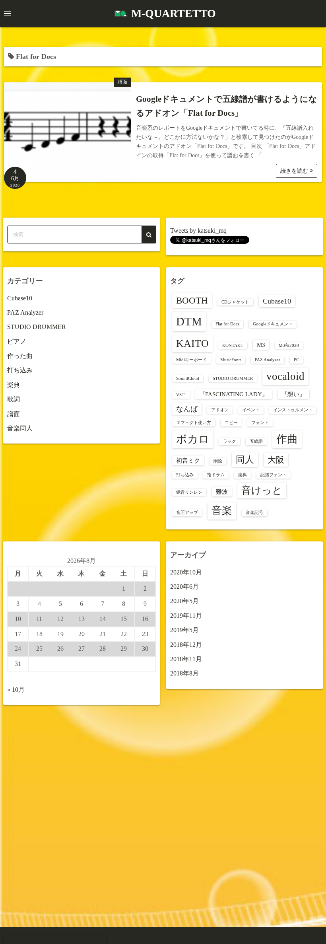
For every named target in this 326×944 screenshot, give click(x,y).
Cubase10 (19, 298)
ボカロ (193, 439)
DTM (189, 321)
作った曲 (20, 355)
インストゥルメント (292, 410)
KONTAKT (232, 345)
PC (296, 360)
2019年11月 (186, 615)
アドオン (220, 410)
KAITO (192, 343)
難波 (222, 491)
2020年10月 (186, 572)
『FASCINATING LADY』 (233, 394)
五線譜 (256, 441)
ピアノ (16, 341)
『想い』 (293, 394)
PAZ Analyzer (25, 312)
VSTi (181, 395)
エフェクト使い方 (193, 422)
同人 (245, 460)
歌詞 (13, 399)
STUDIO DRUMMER (36, 326)
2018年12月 (186, 644)
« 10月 (16, 689)
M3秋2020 (289, 345)
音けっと (261, 490)
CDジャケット (235, 302)
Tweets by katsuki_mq (198, 230)
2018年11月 (186, 659)
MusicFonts (230, 360)
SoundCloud (187, 378)
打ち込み (20, 370)
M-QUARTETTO (173, 13)
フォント (260, 422)
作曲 (287, 439)
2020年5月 (184, 601)
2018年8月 (184, 673)
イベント (251, 410)
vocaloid (285, 376)
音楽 (222, 510)
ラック (229, 441)
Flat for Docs (227, 324)
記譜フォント (273, 475)
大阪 (276, 459)
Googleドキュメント (273, 324)
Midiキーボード (191, 360)
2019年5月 (184, 630)
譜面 (122, 82)
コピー (231, 422)
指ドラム (216, 475)
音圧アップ (187, 512)
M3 (261, 344)
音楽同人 (20, 428)
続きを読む (295, 171)
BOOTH (192, 301)
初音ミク (188, 460)
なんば (187, 409)
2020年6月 (184, 586)
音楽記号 (254, 512)
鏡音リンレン (189, 492)
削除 (217, 461)
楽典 (13, 384)
